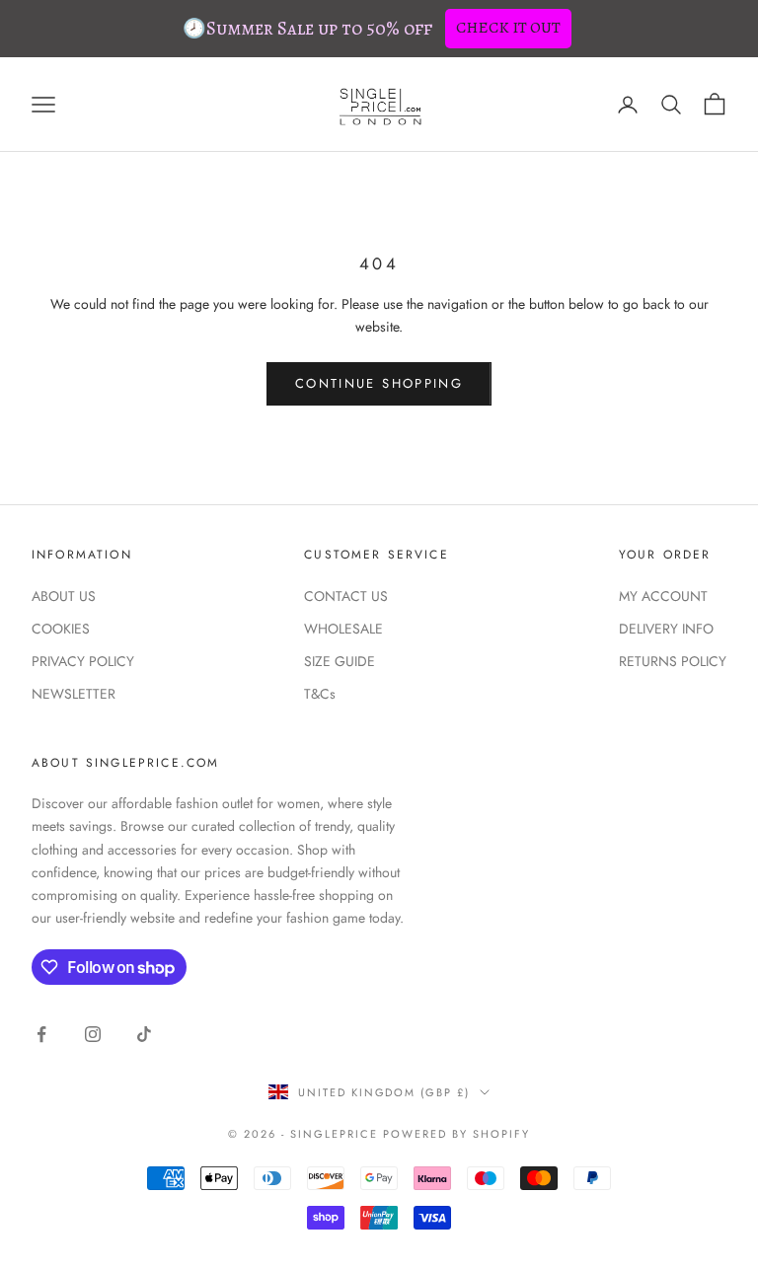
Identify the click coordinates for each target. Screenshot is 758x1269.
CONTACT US (346, 596)
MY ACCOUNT (663, 596)
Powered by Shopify (456, 1134)
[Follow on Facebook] (41, 1034)
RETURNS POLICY (672, 661)
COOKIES (61, 628)
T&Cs (320, 694)
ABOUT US (64, 596)
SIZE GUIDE (339, 661)
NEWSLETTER (73, 694)
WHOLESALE (343, 628)
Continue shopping (379, 383)
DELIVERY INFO (666, 628)
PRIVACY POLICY (83, 661)
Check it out (508, 27)
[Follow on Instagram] (93, 1034)
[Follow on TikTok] (144, 1034)
